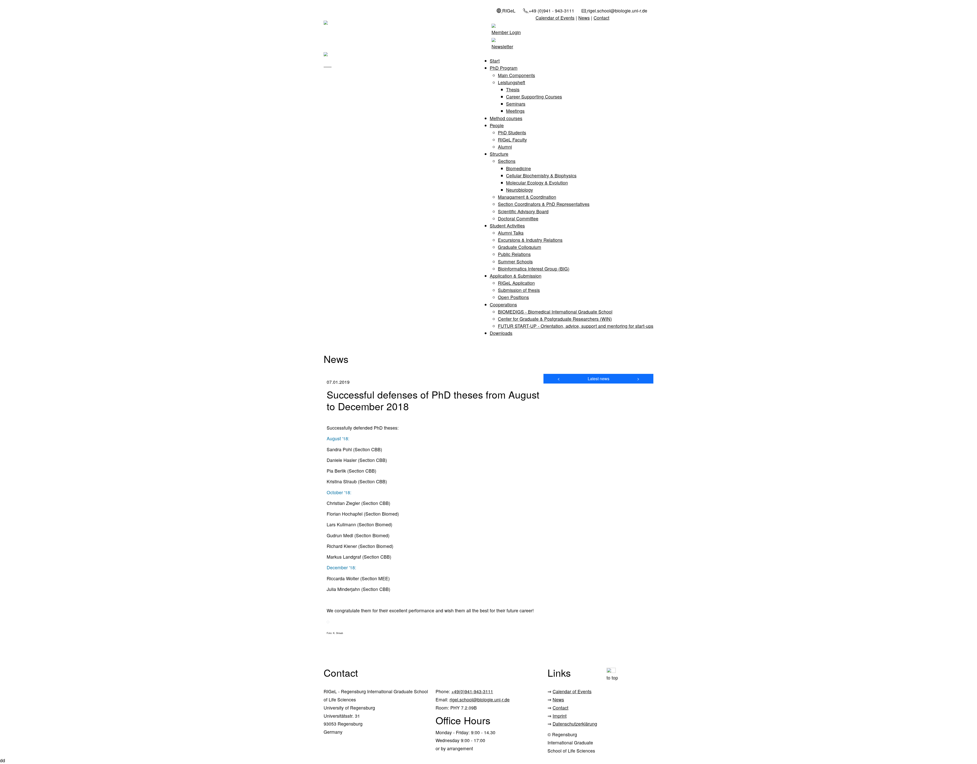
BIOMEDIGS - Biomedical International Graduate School (555, 311)
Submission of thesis (519, 290)
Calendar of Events (555, 18)
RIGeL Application (516, 283)
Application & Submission (515, 276)
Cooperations (503, 304)
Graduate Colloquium (519, 247)
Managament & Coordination (527, 197)
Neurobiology (519, 190)
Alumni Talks (511, 233)
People (497, 125)
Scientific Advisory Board (523, 211)
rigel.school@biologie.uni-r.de (480, 699)
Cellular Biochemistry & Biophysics (541, 175)
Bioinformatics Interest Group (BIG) (533, 268)
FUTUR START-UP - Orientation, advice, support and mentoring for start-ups (575, 326)
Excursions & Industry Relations (530, 240)
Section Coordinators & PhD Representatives (544, 204)
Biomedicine (518, 168)
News (584, 18)
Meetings (515, 111)
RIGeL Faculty (512, 139)
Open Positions (513, 297)
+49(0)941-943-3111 (472, 691)
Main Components (516, 75)
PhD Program (504, 68)
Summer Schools (515, 261)
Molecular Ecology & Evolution (537, 182)
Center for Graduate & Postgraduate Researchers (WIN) (555, 319)
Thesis (513, 89)
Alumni (505, 147)
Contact (601, 18)
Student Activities (507, 225)
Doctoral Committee (518, 218)
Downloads (501, 333)
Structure (499, 154)
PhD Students (512, 132)
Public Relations (514, 254)
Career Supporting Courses (534, 96)
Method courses (506, 118)
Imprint (560, 716)
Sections (506, 161)
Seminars (515, 104)
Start (495, 61)
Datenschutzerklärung (575, 723)
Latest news (598, 378)
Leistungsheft (511, 82)
